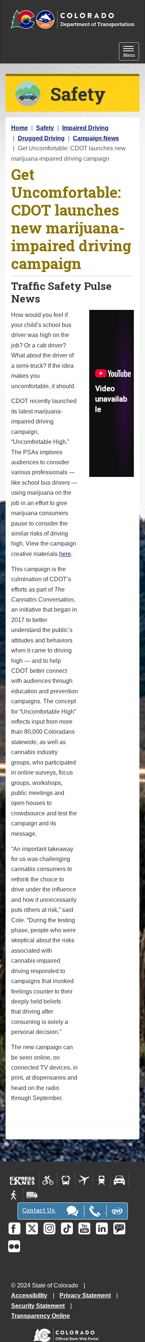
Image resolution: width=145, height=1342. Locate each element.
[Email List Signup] (119, 1228)
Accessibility (29, 1295)
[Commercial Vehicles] (32, 1195)
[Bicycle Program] (48, 1180)
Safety (45, 128)
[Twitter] (32, 1228)
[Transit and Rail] (66, 1180)
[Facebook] (14, 1228)
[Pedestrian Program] (14, 1195)
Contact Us (39, 1210)
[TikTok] (67, 1228)
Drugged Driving (41, 138)
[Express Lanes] (22, 1180)
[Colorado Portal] (67, 1333)
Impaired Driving (85, 128)
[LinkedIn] (102, 1228)
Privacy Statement (85, 1295)
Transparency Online (40, 1316)
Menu (131, 52)
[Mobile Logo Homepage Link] (72, 19)
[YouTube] (84, 1228)
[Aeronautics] (84, 1180)
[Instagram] (49, 1228)
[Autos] (119, 1180)
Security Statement (38, 1306)
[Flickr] (14, 1246)
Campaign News (96, 138)
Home (19, 128)
